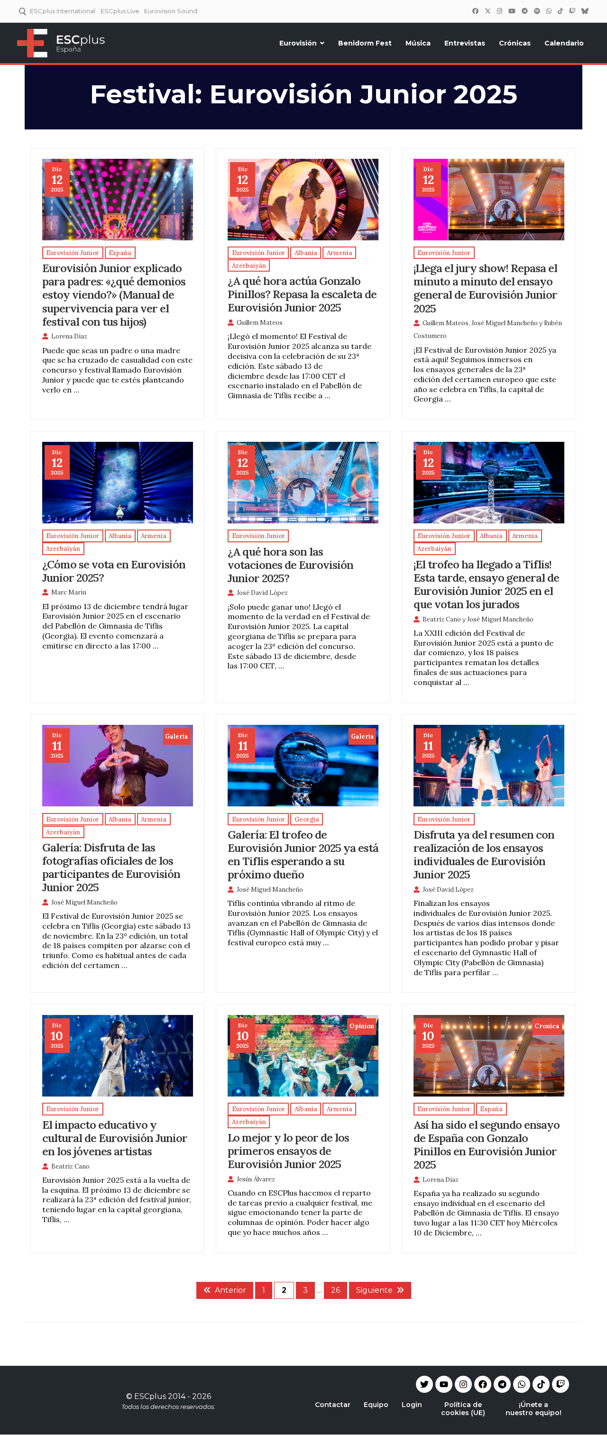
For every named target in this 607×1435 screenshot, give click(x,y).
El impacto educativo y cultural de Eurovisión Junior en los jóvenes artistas (114, 1137)
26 (335, 1290)
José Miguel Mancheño (504, 323)
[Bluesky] (584, 11)
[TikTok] (560, 11)
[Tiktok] (541, 1384)
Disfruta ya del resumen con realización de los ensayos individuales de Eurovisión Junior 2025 (484, 854)
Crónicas (515, 43)
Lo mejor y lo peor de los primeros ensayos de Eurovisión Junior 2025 (288, 1150)
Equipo (376, 1404)
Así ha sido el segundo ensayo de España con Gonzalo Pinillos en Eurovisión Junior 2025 (487, 1144)
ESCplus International (62, 11)
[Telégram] (524, 11)
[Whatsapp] (521, 1384)
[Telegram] (502, 1384)
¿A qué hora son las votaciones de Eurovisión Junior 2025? (290, 564)
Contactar (332, 1404)
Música (418, 43)
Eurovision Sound (170, 11)
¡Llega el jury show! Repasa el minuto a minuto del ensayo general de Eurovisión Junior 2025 (485, 288)
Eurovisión (298, 43)
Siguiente (374, 1290)
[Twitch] (572, 11)
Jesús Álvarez (256, 1179)
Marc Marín (68, 592)
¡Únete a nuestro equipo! (533, 1408)
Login (412, 1404)
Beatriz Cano (442, 619)
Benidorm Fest (365, 43)
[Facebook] (475, 11)
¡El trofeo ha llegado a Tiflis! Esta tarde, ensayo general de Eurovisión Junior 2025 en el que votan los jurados (486, 584)
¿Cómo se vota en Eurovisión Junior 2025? (113, 571)
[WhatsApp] (548, 11)
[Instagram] (499, 11)
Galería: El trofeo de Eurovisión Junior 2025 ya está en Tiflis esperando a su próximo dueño (303, 854)
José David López (262, 593)
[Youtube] (443, 1384)
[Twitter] (487, 11)
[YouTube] (511, 11)
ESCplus (150, 1396)
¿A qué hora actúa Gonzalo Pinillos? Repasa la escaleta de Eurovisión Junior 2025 (302, 294)
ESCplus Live (120, 11)
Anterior (230, 1290)
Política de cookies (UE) (463, 1408)
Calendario (564, 43)
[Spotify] (537, 11)
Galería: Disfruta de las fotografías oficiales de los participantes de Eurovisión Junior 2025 (111, 867)
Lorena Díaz (69, 336)
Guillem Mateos (260, 323)
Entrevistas (464, 43)
